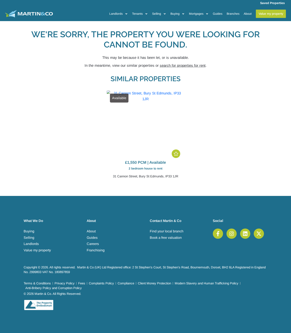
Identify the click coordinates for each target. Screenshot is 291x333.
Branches (233, 13)
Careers (93, 244)
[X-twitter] (259, 234)
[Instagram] (231, 234)
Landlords (116, 13)
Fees (81, 283)
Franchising (96, 250)
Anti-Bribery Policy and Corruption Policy (53, 288)
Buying (175, 13)
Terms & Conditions (37, 283)
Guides (217, 13)
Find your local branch (166, 231)
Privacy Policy (65, 283)
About (248, 13)
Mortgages (196, 13)
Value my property (37, 250)
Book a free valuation (166, 237)
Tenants (137, 13)
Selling (156, 13)
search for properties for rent (183, 66)
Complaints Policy (101, 283)
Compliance (126, 283)
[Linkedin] (245, 234)
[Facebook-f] (218, 234)
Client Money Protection (154, 283)
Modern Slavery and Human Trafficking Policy (206, 283)
